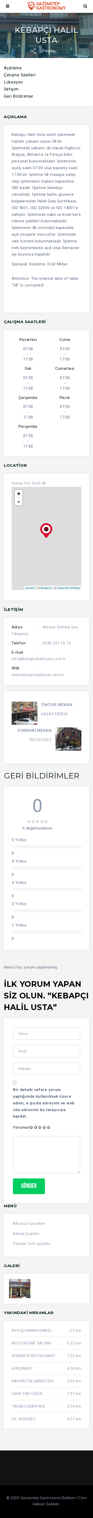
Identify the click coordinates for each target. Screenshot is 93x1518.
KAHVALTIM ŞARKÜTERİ (33, 1381)
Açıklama (13, 67)
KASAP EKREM (54, 714)
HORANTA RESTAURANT (34, 1356)
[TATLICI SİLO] (68, 739)
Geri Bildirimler (18, 96)
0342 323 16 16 (57, 643)
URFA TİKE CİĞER (27, 1394)
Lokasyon (13, 82)
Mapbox (46, 588)
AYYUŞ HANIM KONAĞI (32, 1330)
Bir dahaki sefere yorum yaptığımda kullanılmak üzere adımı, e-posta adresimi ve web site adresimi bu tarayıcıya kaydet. (44, 1103)
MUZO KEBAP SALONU (32, 1343)
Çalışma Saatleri (20, 74)
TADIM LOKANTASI (28, 1406)
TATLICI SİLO (40, 740)
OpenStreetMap (69, 588)
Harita (17, 483)
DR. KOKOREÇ (24, 1419)
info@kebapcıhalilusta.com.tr (39, 659)
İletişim (11, 89)
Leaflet (30, 588)
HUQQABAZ (22, 1368)
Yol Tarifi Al (35, 483)
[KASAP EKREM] (24, 713)
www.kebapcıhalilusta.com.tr (38, 674)
